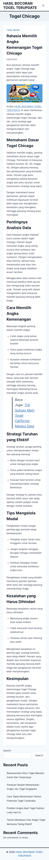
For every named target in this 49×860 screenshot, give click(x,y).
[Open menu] (43, 5)
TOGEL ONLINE (13, 30)
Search (7, 750)
